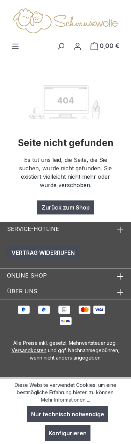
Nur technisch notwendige (67, 414)
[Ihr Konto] (77, 46)
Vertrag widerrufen (43, 252)
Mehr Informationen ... (65, 400)
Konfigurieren (68, 433)
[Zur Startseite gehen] (65, 20)
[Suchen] (60, 46)
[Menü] (15, 46)
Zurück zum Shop (66, 207)
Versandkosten (29, 350)
